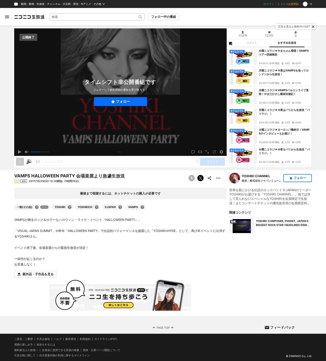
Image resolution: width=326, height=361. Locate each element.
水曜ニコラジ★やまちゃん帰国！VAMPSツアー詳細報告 (284, 52)
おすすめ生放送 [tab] (287, 42)
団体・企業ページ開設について (101, 350)
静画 (31, 4)
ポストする (200, 178)
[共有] (209, 178)
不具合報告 (43, 339)
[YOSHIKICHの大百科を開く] (96, 207)
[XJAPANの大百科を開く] (120, 207)
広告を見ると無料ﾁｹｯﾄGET (294, 26)
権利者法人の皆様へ (26, 349)
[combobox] (97, 16)
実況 (76, 4)
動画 (23, 4)
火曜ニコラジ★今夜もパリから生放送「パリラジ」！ (284, 151)
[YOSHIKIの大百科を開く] (69, 207)
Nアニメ (86, 4)
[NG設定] (230, 43)
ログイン (268, 4)
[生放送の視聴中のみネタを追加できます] (20, 162)
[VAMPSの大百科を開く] (142, 207)
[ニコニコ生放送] (29, 17)
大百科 (67, 4)
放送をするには (46, 344)
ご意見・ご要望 (23, 339)
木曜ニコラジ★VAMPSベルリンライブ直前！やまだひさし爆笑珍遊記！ (284, 92)
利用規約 (85, 339)
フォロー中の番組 (163, 16)
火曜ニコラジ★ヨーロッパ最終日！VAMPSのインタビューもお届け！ (284, 131)
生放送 (41, 4)
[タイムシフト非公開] (192, 178)
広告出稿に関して (24, 355)
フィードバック (282, 327)
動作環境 (70, 339)
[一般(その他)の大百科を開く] (37, 207)
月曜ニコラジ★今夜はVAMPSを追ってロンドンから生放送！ (284, 72)
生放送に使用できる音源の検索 (60, 350)
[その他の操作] (218, 178)
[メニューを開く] (7, 16)
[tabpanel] (269, 107)
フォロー (123, 101)
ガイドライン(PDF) (105, 339)
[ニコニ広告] (29, 162)
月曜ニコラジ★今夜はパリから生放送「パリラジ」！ (284, 111)
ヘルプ (58, 339)
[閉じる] (313, 26)
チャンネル (53, 4)
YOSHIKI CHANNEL (256, 176)
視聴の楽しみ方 (23, 344)
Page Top (163, 327)
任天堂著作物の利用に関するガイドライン (64, 355)
